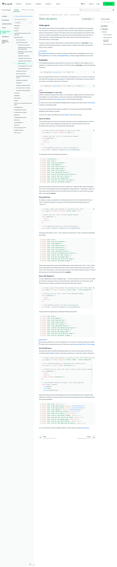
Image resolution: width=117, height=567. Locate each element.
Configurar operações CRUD (23, 85)
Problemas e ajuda (18, 130)
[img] (102, 22)
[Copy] (94, 72)
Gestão (4, 27)
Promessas (16, 93)
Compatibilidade (18, 122)
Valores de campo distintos (24, 60)
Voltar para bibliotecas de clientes (24, 16)
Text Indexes (91, 102)
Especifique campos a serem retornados (25, 52)
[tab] (16, 10)
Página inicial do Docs (44, 14)
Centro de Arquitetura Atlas (5, 42)
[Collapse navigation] (34, 564)
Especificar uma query (23, 55)
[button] (83, 3)
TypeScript (16, 125)
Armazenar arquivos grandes (23, 90)
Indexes (16, 100)
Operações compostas (21, 80)
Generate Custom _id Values (23, 88)
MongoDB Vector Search (20, 109)
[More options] (93, 19)
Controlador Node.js (74, 14)
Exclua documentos (21, 73)
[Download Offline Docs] (30, 564)
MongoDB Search (18, 107)
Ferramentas (5, 36)
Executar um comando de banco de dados (23, 103)
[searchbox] (95, 10)
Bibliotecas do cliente (57, 14)
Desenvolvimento (7, 24)
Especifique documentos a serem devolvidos (24, 48)
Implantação (5, 20)
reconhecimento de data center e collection (22, 34)
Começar (4, 16)
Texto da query (21, 63)
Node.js (66, 14)
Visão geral (17, 25)
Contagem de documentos (24, 58)
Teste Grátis (108, 4)
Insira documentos (20, 40)
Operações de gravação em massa (23, 76)
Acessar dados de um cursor (25, 66)
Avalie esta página (105, 19)
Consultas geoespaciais (24, 68)
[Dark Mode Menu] (113, 10)
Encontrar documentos (24, 45)
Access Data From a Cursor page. (84, 344)
